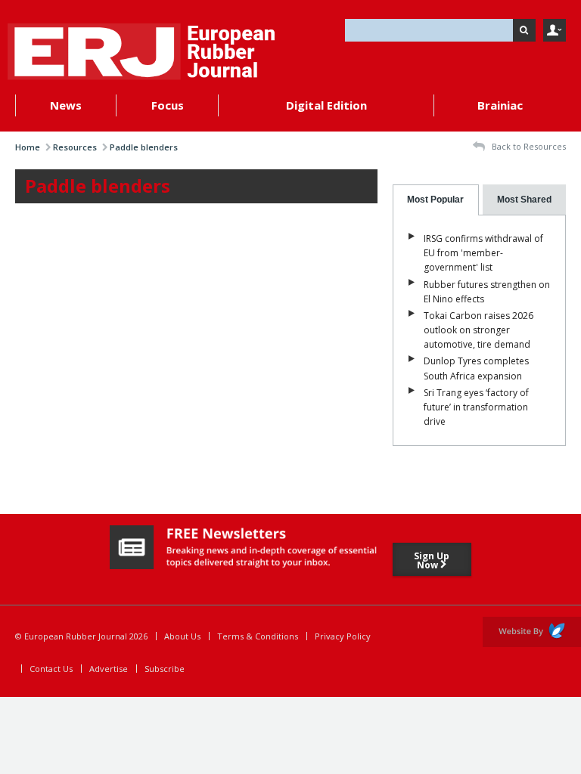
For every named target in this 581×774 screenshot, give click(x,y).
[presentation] (436, 199)
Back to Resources (527, 146)
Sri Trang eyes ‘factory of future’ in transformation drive (476, 407)
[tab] (436, 199)
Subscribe (164, 668)
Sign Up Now (431, 560)
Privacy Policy (343, 636)
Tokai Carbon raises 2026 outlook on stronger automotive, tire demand (478, 330)
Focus (167, 105)
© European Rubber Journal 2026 (81, 636)
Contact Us (51, 668)
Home (27, 147)
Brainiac (500, 105)
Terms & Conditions (257, 636)
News (66, 105)
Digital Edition (326, 105)
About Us (182, 636)
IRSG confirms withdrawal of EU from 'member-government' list (483, 253)
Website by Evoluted (532, 632)
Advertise (108, 668)
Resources (75, 147)
